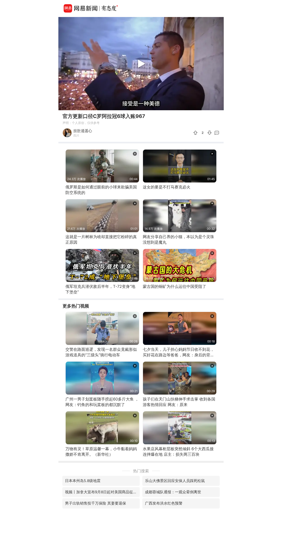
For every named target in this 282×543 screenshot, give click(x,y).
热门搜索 (141, 471)
